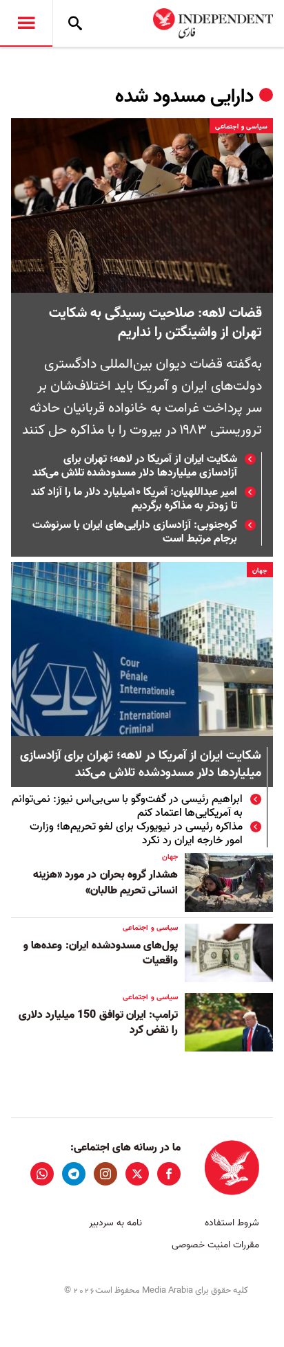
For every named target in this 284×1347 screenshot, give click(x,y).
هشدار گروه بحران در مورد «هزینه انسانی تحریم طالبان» (105, 882)
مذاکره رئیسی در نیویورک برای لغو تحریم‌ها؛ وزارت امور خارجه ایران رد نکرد (136, 833)
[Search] (75, 23)
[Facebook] (169, 1173)
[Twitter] (137, 1173)
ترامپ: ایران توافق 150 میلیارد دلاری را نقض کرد (98, 1022)
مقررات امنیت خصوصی (215, 1245)
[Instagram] (105, 1173)
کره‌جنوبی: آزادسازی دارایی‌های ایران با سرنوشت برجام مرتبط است (134, 532)
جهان (259, 570)
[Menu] (26, 23)
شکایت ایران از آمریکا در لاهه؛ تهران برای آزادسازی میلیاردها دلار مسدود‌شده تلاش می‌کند (134, 466)
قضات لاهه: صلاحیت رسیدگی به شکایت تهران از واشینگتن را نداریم (155, 323)
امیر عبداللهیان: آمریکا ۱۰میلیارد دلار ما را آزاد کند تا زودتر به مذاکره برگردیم (134, 499)
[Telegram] (73, 1173)
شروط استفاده (232, 1223)
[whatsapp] (42, 1173)
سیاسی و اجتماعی (241, 126)
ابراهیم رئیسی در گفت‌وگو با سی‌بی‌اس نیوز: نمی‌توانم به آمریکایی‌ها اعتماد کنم (127, 806)
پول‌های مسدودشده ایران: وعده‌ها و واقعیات (100, 953)
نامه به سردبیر (115, 1223)
